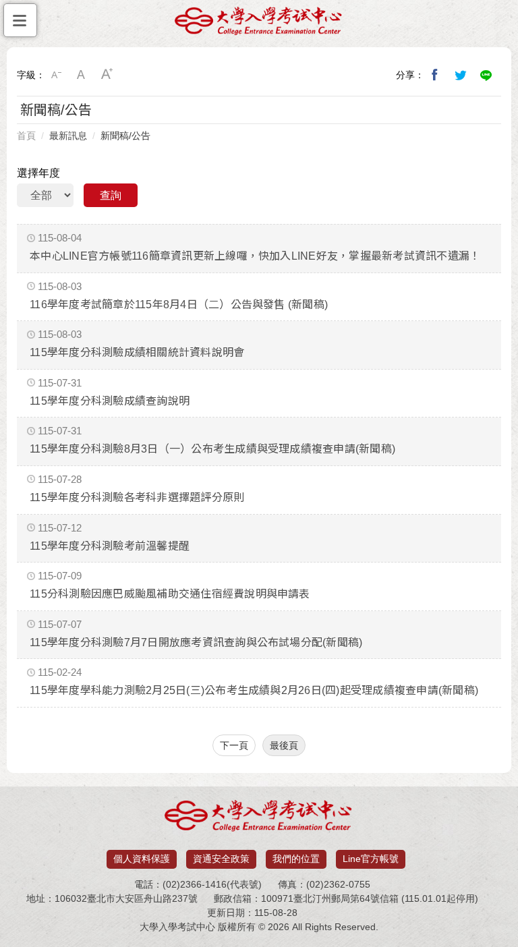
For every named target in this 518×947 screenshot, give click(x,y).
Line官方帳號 (371, 858)
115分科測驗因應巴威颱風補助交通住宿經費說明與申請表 (170, 594)
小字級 (56, 75)
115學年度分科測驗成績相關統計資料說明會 (137, 352)
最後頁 (284, 745)
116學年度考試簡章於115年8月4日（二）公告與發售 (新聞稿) (179, 304)
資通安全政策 (221, 858)
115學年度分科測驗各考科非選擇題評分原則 (137, 497)
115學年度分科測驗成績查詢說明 (110, 401)
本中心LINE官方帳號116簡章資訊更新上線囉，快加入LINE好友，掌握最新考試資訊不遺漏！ (255, 256)
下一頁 (234, 745)
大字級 (107, 75)
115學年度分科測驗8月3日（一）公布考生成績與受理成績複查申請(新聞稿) (212, 449)
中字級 (81, 75)
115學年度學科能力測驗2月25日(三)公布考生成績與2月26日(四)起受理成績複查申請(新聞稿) (254, 690)
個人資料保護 (141, 858)
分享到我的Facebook (435, 75)
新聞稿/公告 (125, 135)
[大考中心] (259, 24)
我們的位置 (296, 858)
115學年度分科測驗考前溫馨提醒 (110, 546)
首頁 (26, 135)
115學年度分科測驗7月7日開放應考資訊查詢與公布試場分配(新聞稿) (196, 642)
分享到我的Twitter (460, 75)
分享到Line (486, 75)
